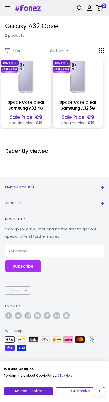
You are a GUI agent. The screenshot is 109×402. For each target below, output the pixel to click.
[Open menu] (7, 8)
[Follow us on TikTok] (47, 315)
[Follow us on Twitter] (18, 315)
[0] (100, 8)
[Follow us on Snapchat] (66, 315)
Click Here (65, 375)
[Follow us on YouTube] (37, 315)
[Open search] (79, 8)
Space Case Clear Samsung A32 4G (26, 105)
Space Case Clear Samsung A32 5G (78, 105)
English (13, 290)
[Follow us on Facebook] (8, 315)
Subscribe (23, 266)
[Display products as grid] (101, 50)
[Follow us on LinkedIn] (56, 315)
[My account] (89, 8)
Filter (17, 50)
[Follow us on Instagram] (27, 315)
